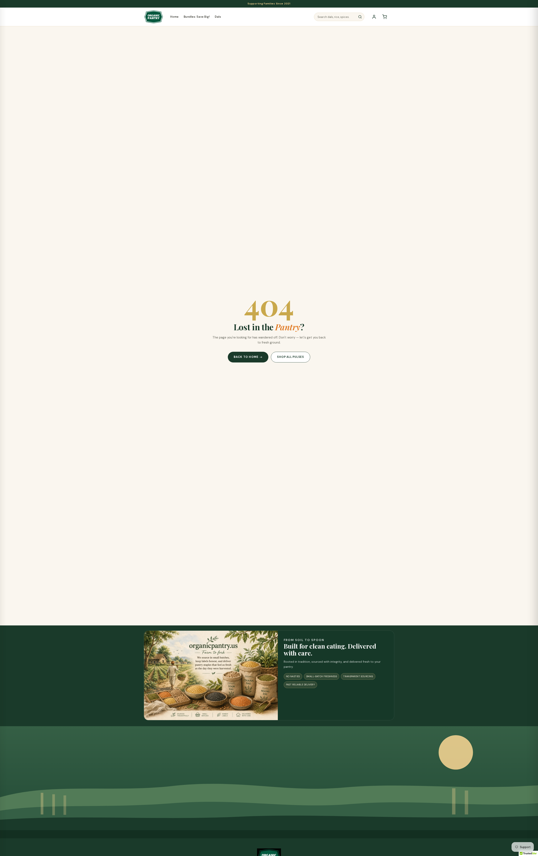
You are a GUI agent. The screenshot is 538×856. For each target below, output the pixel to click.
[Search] (360, 17)
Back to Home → (248, 357)
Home (174, 17)
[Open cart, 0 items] (384, 16)
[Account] (374, 16)
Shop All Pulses (290, 357)
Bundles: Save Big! (197, 17)
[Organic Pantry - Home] (154, 17)
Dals (218, 17)
